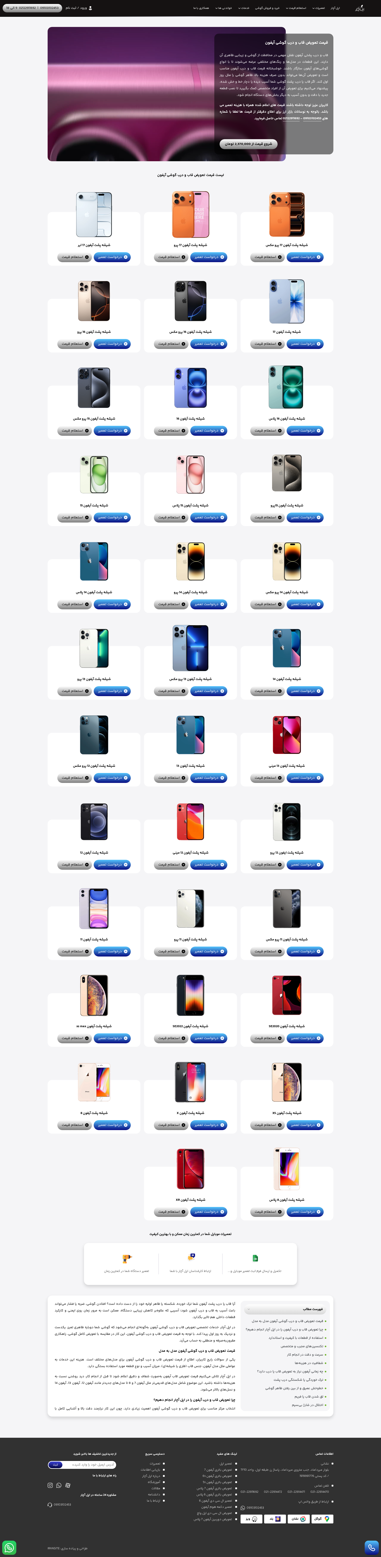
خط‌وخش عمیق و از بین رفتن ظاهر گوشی (294, 1388)
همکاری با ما (201, 8)
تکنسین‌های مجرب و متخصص (302, 1346)
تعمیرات (320, 8)
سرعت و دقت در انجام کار (305, 1354)
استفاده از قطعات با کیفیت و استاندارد (296, 1338)
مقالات (155, 1488)
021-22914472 (273, 1492)
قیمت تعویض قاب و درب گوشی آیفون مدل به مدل (287, 1321)
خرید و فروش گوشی (267, 8)
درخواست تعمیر (303, 257)
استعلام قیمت (297, 8)
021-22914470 (319, 1492)
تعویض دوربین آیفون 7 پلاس (213, 1519)
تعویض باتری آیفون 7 (218, 1470)
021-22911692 (249, 1492)
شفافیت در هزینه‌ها (309, 1363)
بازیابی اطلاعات (150, 1470)
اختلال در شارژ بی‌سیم (307, 1405)
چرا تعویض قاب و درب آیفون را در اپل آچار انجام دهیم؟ (284, 1329)
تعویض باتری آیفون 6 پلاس (214, 1494)
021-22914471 (296, 1492)
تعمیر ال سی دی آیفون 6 (216, 1500)
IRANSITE (54, 1548)
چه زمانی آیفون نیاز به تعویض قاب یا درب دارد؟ (290, 1371)
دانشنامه (154, 1494)
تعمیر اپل (226, 1463)
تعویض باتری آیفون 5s (218, 1482)
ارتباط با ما (153, 1500)
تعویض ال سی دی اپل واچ (215, 1513)
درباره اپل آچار (151, 1476)
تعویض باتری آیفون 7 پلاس (215, 1488)
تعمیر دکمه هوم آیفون (217, 1507)
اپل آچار (335, 8)
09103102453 (49, 8)
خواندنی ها (225, 8)
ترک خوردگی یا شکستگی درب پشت (298, 1380)
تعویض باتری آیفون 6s (218, 1476)
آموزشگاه (154, 1482)
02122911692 (27, 8)
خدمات (245, 8)
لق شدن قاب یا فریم (309, 1396)
